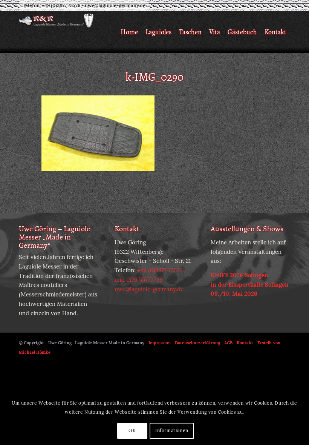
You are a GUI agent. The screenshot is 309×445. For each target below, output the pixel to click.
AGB (228, 342)
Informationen (171, 430)
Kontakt (245, 342)
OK (132, 430)
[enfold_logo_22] (102, 32)
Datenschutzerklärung (197, 342)
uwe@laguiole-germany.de (115, 5)
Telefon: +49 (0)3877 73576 (51, 5)
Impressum (159, 342)
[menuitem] (129, 32)
